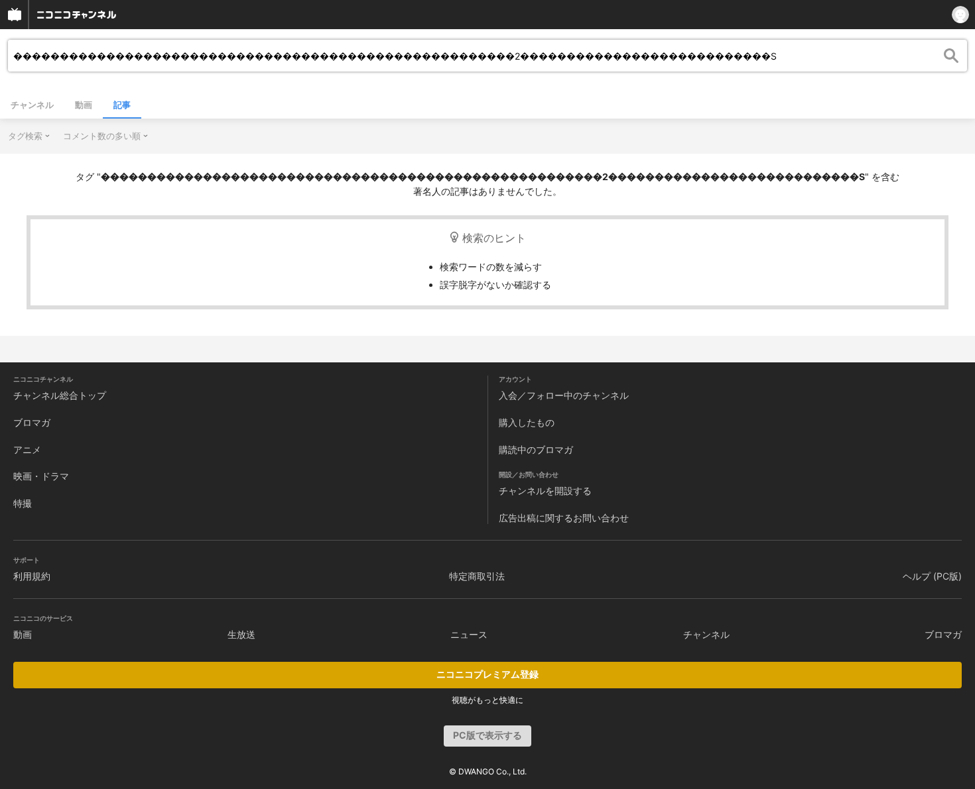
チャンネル (32, 104)
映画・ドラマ (41, 476)
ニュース (468, 634)
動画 (83, 104)
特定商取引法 (477, 576)
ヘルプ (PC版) (932, 576)
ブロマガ (31, 422)
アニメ (27, 449)
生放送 (241, 634)
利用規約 (31, 576)
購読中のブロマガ (536, 449)
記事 (122, 104)
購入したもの (526, 422)
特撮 (22, 503)
